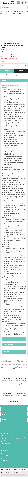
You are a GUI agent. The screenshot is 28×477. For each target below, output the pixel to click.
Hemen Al (21, 70)
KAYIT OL (25, 463)
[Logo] (7, 2)
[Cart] (26, 2)
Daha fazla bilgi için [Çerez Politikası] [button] (13, 472)
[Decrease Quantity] (3, 65)
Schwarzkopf (12, 52)
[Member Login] (22, 2)
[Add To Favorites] (10, 75)
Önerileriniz (6, 351)
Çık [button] (14, 475)
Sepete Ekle (8, 70)
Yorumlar (6, 338)
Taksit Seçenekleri (8, 344)
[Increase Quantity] (25, 65)
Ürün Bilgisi (4, 80)
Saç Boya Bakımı (13, 51)
